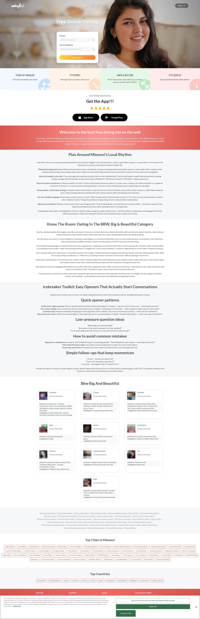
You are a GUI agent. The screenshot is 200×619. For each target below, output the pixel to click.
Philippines (133, 580)
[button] (181, 5)
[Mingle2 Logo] (18, 6)
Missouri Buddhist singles (117, 513)
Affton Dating (9, 546)
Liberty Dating (89, 555)
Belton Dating (62, 546)
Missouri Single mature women (130, 525)
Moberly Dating (153, 555)
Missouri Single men (149, 525)
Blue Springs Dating (91, 546)
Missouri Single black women (116, 522)
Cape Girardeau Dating (158, 546)
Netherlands (111, 580)
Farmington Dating (58, 551)
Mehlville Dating (103, 555)
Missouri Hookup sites (123, 516)
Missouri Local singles (122, 519)
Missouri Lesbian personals (103, 519)
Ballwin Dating (34, 546)
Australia (75, 580)
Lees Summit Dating (75, 555)
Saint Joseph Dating (64, 559)
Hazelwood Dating (155, 551)
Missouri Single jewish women (77, 525)
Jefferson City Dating (188, 551)
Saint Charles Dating (48, 559)
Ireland (100, 580)
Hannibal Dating (141, 551)
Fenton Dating (72, 551)
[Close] (196, 607)
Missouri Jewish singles (66, 519)
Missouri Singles (130, 528)
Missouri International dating (143, 516)
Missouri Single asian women (94, 522)
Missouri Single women (114, 528)
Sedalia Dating (108, 559)
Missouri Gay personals (87, 516)
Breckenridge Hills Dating (122, 546)
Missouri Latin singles (84, 519)
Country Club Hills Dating (13, 551)
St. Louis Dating (135, 559)
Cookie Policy (17, 606)
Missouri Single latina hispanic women (103, 525)
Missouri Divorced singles (68, 516)
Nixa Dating (178, 555)
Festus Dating (84, 551)
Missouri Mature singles (140, 519)
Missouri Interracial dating (46, 519)
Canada (66, 580)
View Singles (77, 58)
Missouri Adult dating (47, 513)
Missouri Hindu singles (105, 516)
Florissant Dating (97, 551)
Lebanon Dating (60, 555)
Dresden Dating (43, 551)
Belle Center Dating (48, 546)
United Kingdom (55, 580)
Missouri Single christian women (53, 525)
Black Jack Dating (75, 546)
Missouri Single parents (96, 528)
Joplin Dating (7, 555)
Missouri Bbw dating (81, 513)
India (93, 580)
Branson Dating (105, 546)
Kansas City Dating (20, 555)
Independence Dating (171, 551)
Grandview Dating (126, 551)
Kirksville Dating (35, 555)
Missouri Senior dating (74, 522)
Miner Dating (127, 555)
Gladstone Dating (112, 551)
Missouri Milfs (156, 519)
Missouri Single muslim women (75, 528)
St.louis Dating (148, 559)
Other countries (157, 580)
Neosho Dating (166, 555)
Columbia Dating (189, 546)
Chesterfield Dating (175, 546)
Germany (85, 580)
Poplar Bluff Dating (191, 555)
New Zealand (122, 580)
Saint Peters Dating (94, 559)
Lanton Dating (47, 555)
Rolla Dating (34, 559)
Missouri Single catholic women (139, 522)
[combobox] (77, 40)
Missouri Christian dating (149, 513)
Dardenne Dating (30, 551)
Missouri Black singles (99, 513)
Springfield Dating (121, 559)
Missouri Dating (140, 555)
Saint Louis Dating (79, 559)
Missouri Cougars (50, 516)
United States (42, 580)
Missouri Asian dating (65, 513)
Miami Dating (115, 555)
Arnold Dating (21, 546)
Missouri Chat (134, 513)
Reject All (153, 606)
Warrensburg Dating (163, 559)
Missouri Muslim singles (55, 522)
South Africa (144, 580)
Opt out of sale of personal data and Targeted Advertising (153, 600)
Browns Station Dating (140, 546)
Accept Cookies (125, 613)
